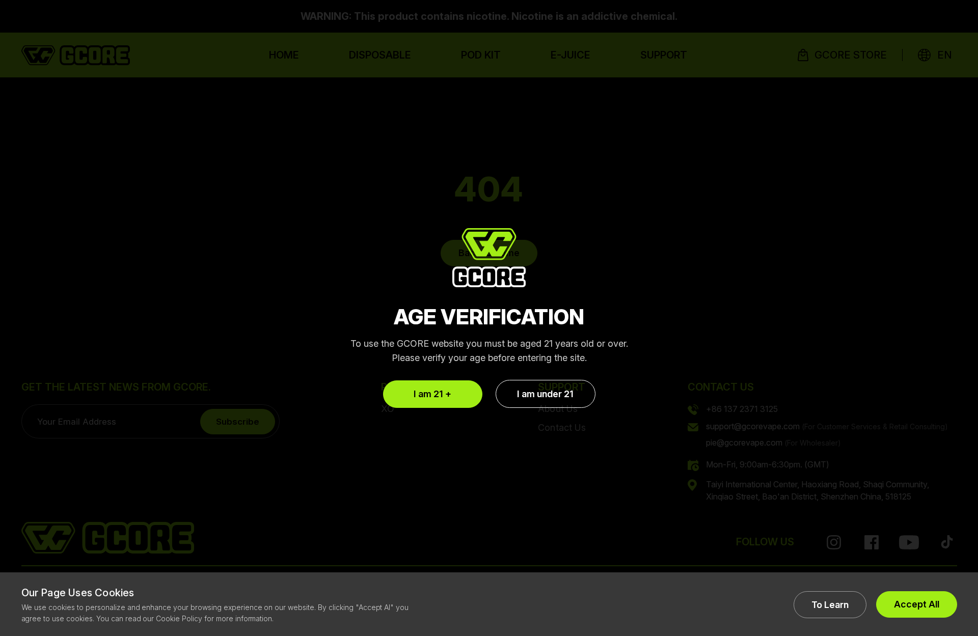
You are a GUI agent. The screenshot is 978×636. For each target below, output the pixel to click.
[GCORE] (489, 257)
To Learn (830, 604)
